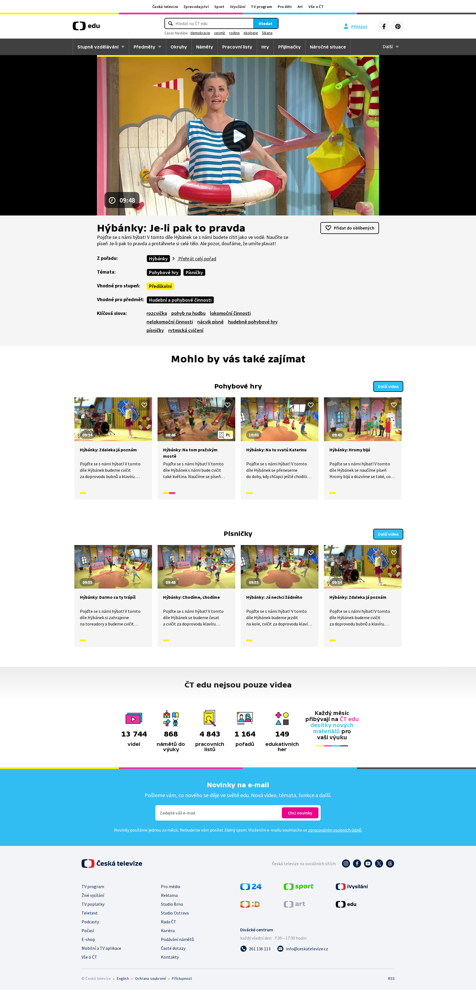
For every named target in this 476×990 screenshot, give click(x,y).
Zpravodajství (196, 6)
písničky (155, 330)
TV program (261, 6)
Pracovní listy (237, 46)
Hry (265, 46)
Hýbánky (158, 258)
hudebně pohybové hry (253, 322)
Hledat (265, 23)
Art (300, 6)
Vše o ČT (316, 6)
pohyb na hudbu (188, 313)
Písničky (194, 272)
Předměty (144, 46)
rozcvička (157, 313)
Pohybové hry (163, 272)
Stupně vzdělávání (97, 46)
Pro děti (285, 6)
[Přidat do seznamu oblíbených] (144, 405)
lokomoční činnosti (230, 313)
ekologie (251, 32)
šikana (267, 32)
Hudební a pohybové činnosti (180, 300)
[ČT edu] (86, 28)
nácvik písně (210, 322)
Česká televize (165, 6)
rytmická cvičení (185, 330)
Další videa (388, 386)
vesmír (219, 32)
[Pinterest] (397, 26)
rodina (234, 32)
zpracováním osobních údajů (334, 830)
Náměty (204, 46)
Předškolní (160, 286)
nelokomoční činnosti (170, 322)
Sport (219, 6)
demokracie (200, 32)
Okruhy (179, 46)
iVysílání (238, 6)
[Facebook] (384, 26)
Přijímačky (289, 46)
